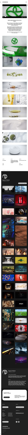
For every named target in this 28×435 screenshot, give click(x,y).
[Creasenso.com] (5, 426)
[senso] (0, 2)
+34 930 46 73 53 (10, 415)
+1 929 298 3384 (10, 413)
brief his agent (6, 397)
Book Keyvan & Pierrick (22, 183)
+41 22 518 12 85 (10, 414)
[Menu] (26, 2)
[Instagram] (16, 422)
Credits (3, 432)
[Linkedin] (18, 422)
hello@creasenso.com (20, 413)
